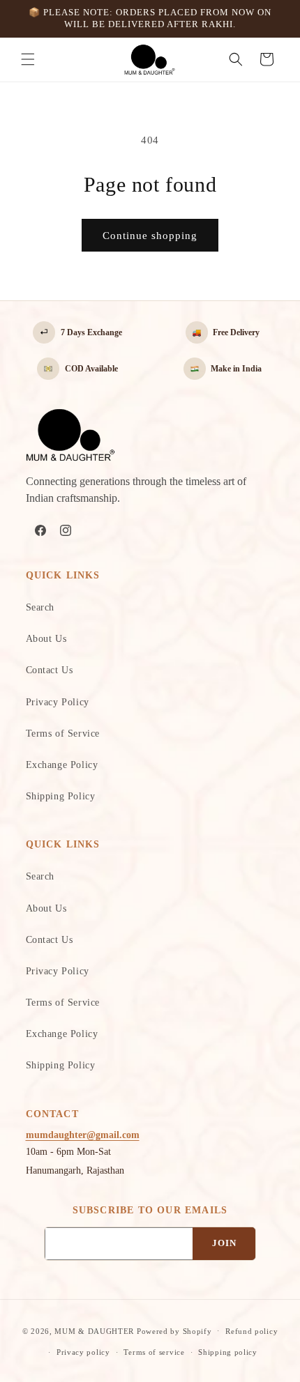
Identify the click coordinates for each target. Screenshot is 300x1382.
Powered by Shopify (174, 1330)
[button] (28, 59)
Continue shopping (150, 235)
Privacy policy (83, 1352)
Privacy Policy (57, 702)
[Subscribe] (224, 1243)
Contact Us (49, 670)
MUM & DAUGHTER (94, 1330)
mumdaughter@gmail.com (83, 1135)
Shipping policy (227, 1352)
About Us (46, 639)
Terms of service (153, 1352)
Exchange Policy (62, 765)
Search (40, 607)
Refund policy (251, 1331)
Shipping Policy (61, 796)
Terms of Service (63, 733)
